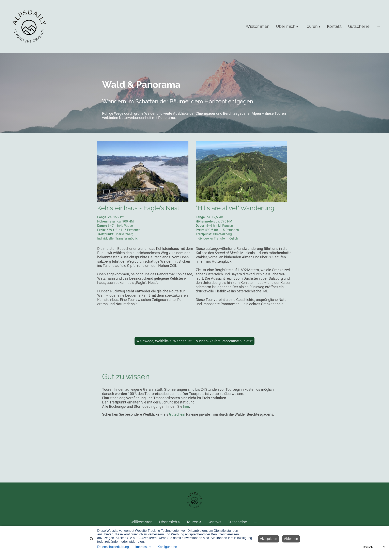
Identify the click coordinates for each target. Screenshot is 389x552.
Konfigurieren (167, 547)
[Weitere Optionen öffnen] (378, 26)
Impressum (143, 547)
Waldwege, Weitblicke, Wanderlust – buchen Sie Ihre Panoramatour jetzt (194, 341)
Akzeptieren (268, 538)
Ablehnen (291, 538)
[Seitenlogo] (29, 26)
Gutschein (177, 414)
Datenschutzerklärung (113, 547)
